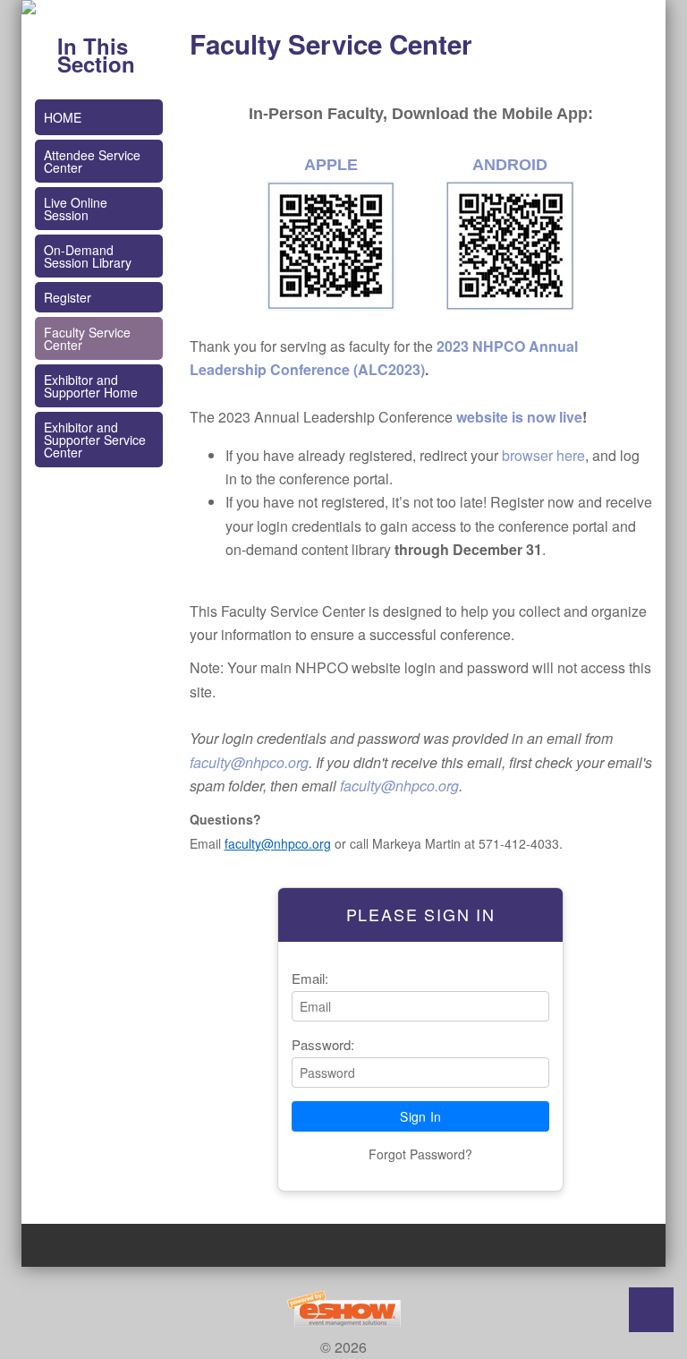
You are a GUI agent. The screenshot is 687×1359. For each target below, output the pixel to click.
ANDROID (509, 165)
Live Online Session (75, 208)
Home (62, 117)
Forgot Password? (420, 1154)
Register (67, 297)
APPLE (331, 165)
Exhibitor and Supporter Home (91, 386)
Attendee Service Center (92, 161)
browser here (543, 455)
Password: (323, 1044)
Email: (310, 978)
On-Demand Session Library (87, 256)
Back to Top (651, 1309)
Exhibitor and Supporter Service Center (95, 439)
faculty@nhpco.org (249, 762)
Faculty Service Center (87, 338)
